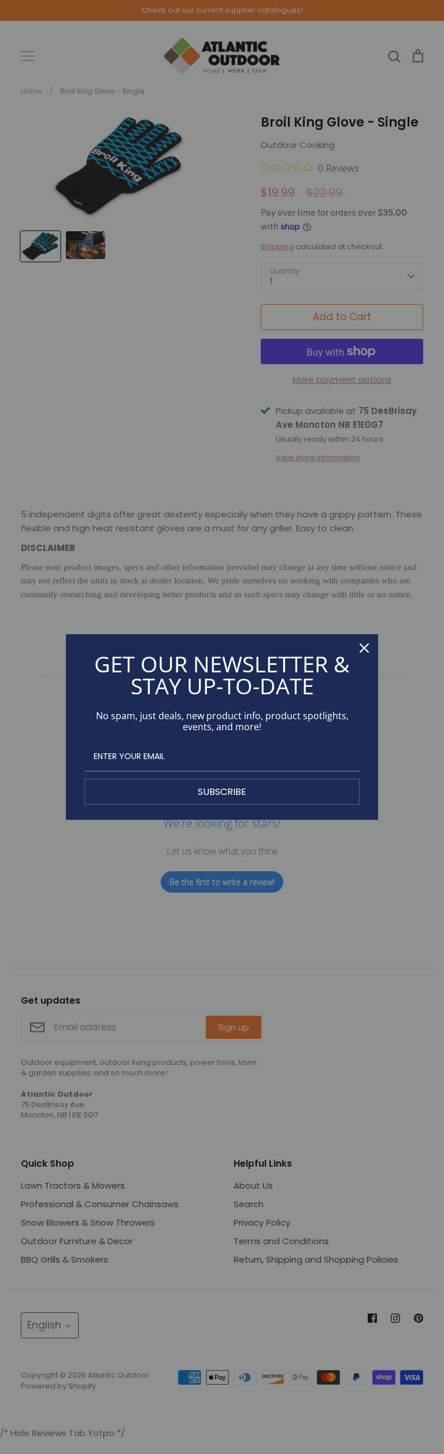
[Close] (364, 648)
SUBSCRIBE (222, 791)
